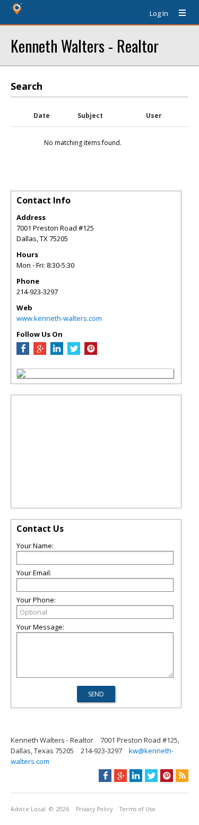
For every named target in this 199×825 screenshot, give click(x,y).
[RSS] (182, 775)
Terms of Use (137, 809)
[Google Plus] (39, 352)
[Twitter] (73, 352)
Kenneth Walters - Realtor (85, 45)
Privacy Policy (94, 809)
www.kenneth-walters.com (59, 318)
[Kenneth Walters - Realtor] (21, 375)
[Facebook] (22, 352)
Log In (159, 13)
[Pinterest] (90, 352)
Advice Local (28, 809)
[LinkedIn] (56, 352)
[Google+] (120, 775)
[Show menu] (178, 13)
